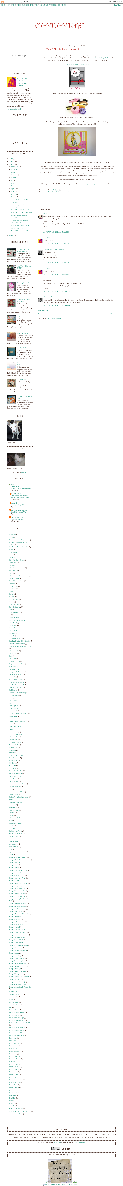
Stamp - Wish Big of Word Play (19, 976)
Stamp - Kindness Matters (17, 909)
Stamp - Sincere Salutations (18, 950)
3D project (12, 534)
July (12, 180)
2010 (11, 235)
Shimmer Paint (14, 841)
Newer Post (41, 314)
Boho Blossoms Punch (16, 581)
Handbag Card (13, 706)
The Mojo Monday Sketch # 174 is (77, 64)
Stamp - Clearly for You (16, 875)
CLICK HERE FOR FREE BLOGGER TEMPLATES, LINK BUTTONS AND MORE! (34, 5)
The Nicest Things (15, 1043)
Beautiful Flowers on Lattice (20, 231)
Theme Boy (13, 1054)
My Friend (12, 766)
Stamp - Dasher (14, 880)
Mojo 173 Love (16, 218)
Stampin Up (13, 991)
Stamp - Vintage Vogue (16, 974)
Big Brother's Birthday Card (20, 209)
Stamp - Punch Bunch (16, 942)
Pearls (11, 789)
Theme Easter (13, 1061)
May (12, 186)
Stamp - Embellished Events (18, 883)
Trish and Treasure (17, 517)
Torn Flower (13, 1095)
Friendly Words (14, 695)
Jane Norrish (13, 716)
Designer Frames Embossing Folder (20, 646)
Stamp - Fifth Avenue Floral (18, 891)
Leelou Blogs (116, 5)
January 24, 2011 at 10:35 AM (56, 291)
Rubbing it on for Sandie (19, 215)
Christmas (12, 625)
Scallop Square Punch (16, 833)
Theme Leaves (13, 1074)
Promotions (13, 807)
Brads (11, 591)
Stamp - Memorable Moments (18, 914)
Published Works (14, 810)
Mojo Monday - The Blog (19, 510)
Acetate (11, 537)
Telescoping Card (23, 283)
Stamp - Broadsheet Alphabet (18, 870)
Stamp (11, 854)
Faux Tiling (13, 677)
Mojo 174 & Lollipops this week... (63, 49)
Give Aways (13, 700)
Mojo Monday (56, 191)
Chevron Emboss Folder (17, 620)
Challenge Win (14, 617)
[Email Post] (59, 189)
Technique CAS (14, 1015)
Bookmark (12, 583)
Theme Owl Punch (15, 1082)
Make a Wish (13, 747)
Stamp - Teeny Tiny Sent (17, 961)
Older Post (112, 314)
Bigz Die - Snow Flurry (16, 560)
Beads (11, 555)
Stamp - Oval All (14, 927)
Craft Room (13, 630)
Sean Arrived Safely (23, 333)
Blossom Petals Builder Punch (19, 576)
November (14, 169)
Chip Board (13, 623)
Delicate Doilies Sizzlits (17, 644)
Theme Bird (13, 1048)
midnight (12, 752)
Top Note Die (13, 1093)
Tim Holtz (12, 1090)
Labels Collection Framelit (18, 721)
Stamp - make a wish (15, 911)
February (14, 194)
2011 (11, 164)
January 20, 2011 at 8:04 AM (56, 244)
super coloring (65, 191)
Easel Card (12, 659)
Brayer (11, 594)
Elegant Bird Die (14, 661)
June (12, 183)
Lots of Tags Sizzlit (15, 742)
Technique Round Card (16, 1030)
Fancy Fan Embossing (16, 672)
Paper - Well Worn (15, 776)
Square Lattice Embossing (17, 852)
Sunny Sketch (21, 379)
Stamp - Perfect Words (16, 940)
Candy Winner (13, 604)
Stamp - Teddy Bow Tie (16, 958)
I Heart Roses (15, 202)
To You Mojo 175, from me (19, 199)
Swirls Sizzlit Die (14, 1005)
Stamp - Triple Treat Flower (18, 971)
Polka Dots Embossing (16, 802)
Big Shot (12, 557)
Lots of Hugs (13, 739)
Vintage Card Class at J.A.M (20, 225)
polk (10, 800)
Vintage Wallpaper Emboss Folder (20, 1111)
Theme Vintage (14, 1087)
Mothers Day (13, 760)
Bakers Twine (13, 552)
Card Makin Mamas (18, 494)
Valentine (12, 1106)
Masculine (12, 750)
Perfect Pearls (13, 794)
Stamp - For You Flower (16, 893)
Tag (10, 1007)
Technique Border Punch (17, 1012)
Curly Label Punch (15, 638)
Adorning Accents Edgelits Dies (19, 540)
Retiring (12, 813)
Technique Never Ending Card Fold (20, 1023)
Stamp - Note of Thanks (16, 922)
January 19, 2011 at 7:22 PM (56, 232)
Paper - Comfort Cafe (16, 771)
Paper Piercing (13, 781)
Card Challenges (14, 607)
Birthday (12, 565)
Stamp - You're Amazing (17, 982)
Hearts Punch (13, 708)
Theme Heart (13, 1072)
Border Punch (13, 586)
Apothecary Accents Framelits (18, 547)
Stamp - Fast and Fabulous (17, 888)
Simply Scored (14, 847)
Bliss (10, 573)
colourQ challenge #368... (18, 505)
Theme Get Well (14, 1067)
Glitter (11, 703)
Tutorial (11, 1103)
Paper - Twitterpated (15, 773)
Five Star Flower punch (16, 685)
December (14, 167)
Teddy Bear (13, 1038)
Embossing (12, 666)
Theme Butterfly (14, 1056)
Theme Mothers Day (15, 1080)
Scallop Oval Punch (15, 831)
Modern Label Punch (16, 755)
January (13, 197)
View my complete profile (14, 109)
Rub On (11, 826)
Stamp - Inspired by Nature (17, 903)
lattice (11, 729)
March (13, 191)
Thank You (12, 1041)
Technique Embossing (16, 1020)
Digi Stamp (12, 653)
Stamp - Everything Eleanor (18, 886)
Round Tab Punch (15, 823)
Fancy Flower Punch (15, 674)
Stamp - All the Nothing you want (20, 860)
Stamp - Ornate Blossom (17, 924)
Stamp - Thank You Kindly (18, 963)
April (13, 189)
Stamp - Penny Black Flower (18, 935)
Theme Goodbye (14, 1069)
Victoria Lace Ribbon (16, 1108)
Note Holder (13, 768)
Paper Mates (13, 779)
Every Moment (14, 669)
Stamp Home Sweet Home (17, 984)
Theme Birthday (14, 1051)
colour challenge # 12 (101, 58)
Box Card (12, 589)
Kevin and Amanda (79, 1142)
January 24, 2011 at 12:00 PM (56, 305)
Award (11, 549)
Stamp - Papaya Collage (17, 929)
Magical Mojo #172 (17, 228)
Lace (10, 724)
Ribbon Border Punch (16, 818)
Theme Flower (13, 1064)
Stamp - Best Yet (14, 862)
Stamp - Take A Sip (15, 956)
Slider (11, 849)
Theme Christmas (14, 1059)
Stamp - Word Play (15, 979)
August (13, 177)
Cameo (11, 602)
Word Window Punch (16, 1114)
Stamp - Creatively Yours (17, 878)
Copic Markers (14, 628)
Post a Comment (43, 310)
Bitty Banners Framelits (17, 568)
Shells (11, 839)
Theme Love (13, 1077)
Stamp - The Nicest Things (17, 966)
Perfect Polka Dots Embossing (19, 797)
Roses (11, 820)
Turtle (11, 1101)
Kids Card (20, 316)
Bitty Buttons (13, 570)
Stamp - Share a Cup (15, 948)
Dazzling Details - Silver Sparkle (19, 641)
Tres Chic (12, 1098)
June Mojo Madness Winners (19, 512)
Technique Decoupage (16, 1018)
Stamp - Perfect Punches (17, 937)
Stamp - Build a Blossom (17, 873)
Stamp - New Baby (15, 919)
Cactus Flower (13, 599)
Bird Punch (12, 563)
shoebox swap (13, 844)
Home (77, 314)
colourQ (14, 503)
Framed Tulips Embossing (17, 693)
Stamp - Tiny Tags (15, 969)
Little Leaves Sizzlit (15, 734)
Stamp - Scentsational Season (18, 945)
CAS (10, 610)
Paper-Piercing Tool (15, 786)
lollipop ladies (47, 191)
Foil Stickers (13, 690)
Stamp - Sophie (14, 953)
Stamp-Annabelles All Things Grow (20, 987)
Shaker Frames (13, 836)
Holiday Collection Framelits (18, 713)
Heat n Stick (13, 711)
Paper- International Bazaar (18, 784)
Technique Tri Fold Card (17, 1033)
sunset (11, 999)
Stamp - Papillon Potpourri (17, 932)
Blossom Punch (14, 578)
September (14, 175)
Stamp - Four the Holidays (17, 896)
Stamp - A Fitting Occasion (17, 857)
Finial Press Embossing (16, 682)
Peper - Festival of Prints (17, 792)
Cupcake (12, 636)
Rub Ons (12, 828)
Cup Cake (12, 633)
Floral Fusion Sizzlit (15, 687)
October (13, 172)
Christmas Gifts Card (17, 519)
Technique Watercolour (16, 1035)
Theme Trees (13, 1085)
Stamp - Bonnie (14, 867)
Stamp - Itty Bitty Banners (17, 906)
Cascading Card (14, 612)
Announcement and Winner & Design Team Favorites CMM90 (20, 496)
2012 (11, 161)
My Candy (12, 763)
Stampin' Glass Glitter (16, 994)
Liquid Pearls (13, 732)
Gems (11, 698)
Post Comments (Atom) (54, 318)
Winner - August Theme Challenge (21, 488)
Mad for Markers (14, 745)
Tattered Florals (14, 1010)
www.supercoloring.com (90, 184)
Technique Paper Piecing (17, 1027)
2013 (11, 159)
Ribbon (11, 815)
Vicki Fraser (47, 237)
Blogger (23, 472)
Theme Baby (13, 1046)
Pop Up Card (21, 348)
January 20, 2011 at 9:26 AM (56, 263)
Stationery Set (13, 997)
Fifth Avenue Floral (15, 679)
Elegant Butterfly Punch (17, 664)
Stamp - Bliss (13, 865)
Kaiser (11, 719)
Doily (11, 656)
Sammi (45, 213)
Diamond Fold (13, 651)
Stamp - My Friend (15, 916)
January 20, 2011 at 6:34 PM (56, 275)
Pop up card (13, 805)
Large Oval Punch (15, 726)
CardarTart (60, 26)
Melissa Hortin (48, 297)
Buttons (11, 596)
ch (10, 615)
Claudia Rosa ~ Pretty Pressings (53, 249)
